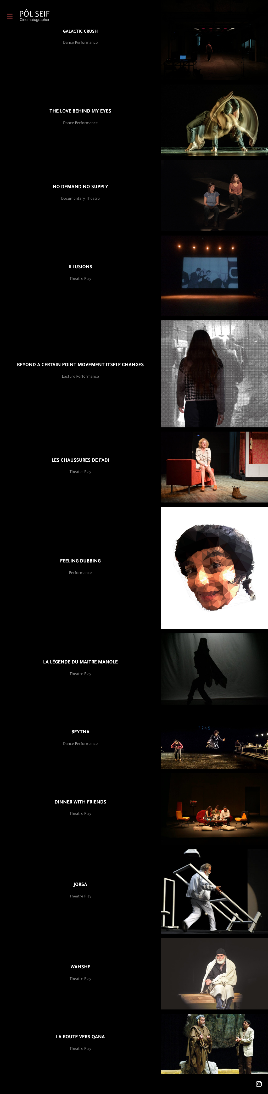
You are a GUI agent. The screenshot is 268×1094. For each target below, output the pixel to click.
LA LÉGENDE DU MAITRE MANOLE (80, 663)
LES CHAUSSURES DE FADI (80, 461)
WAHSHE (80, 967)
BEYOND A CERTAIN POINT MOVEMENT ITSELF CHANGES (80, 365)
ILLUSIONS (80, 267)
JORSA (80, 885)
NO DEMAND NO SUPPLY (80, 187)
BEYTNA (80, 732)
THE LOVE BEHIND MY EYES (80, 112)
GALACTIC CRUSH (80, 32)
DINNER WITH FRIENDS (80, 803)
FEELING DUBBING (80, 562)
